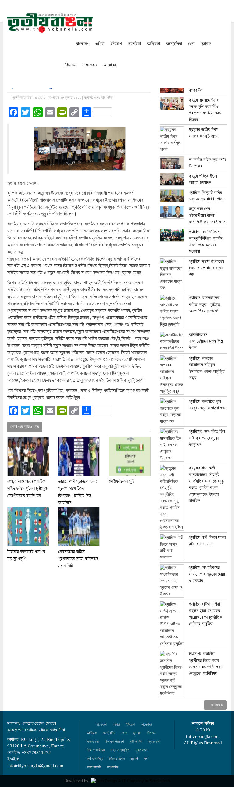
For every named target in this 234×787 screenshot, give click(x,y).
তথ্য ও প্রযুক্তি (120, 750)
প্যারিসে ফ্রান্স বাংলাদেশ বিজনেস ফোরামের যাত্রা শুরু (206, 268)
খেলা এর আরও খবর (24, 426)
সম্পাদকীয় (112, 767)
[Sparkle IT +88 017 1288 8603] (130, 780)
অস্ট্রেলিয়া (174, 43)
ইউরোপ (116, 43)
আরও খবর (216, 705)
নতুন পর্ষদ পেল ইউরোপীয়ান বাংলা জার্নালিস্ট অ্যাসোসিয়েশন (207, 215)
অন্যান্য (110, 65)
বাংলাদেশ (82, 43)
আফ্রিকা (153, 43)
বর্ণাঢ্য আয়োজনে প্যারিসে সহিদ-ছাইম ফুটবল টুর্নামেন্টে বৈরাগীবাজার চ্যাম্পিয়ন (27, 488)
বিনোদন (70, 65)
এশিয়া (100, 43)
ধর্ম (145, 758)
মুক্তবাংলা (141, 750)
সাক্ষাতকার (90, 65)
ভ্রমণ (134, 758)
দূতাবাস (206, 43)
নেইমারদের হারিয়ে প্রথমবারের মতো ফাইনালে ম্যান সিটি (78, 558)
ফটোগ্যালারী (94, 767)
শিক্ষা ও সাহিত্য (96, 750)
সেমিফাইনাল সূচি (121, 481)
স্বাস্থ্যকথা (154, 741)
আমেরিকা (134, 43)
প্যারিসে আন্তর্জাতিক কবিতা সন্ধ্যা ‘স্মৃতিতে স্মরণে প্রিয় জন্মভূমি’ (204, 304)
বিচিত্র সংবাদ (117, 758)
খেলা (191, 43)
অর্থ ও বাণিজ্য (95, 758)
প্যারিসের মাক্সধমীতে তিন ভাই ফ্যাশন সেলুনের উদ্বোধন (207, 438)
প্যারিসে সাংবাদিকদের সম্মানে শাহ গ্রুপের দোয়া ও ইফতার (207, 574)
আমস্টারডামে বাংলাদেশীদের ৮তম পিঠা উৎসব (206, 341)
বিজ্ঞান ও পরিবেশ (114, 741)
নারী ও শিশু (136, 741)
